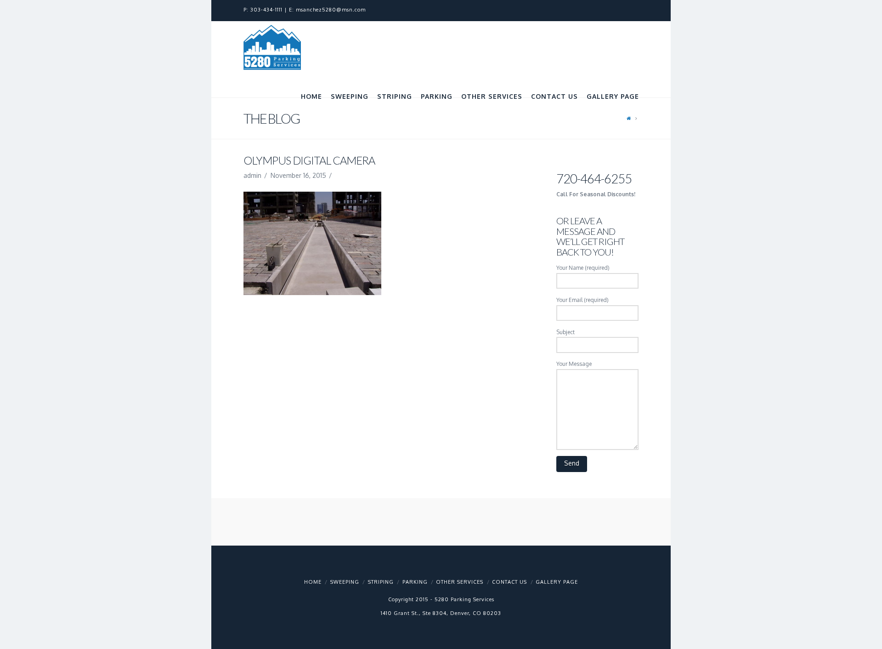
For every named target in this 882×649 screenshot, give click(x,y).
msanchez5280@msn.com (331, 9)
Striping (381, 582)
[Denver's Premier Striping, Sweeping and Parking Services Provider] (272, 47)
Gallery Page (557, 582)
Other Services (459, 582)
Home (313, 582)
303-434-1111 (266, 9)
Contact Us (509, 582)
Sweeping (344, 582)
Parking (415, 582)
